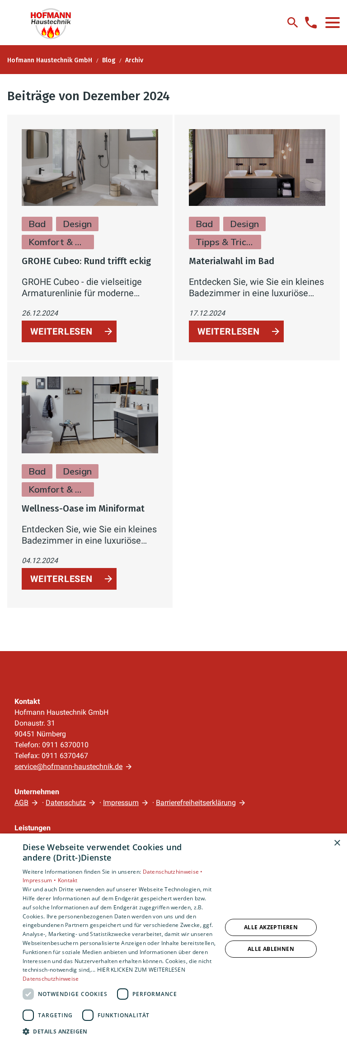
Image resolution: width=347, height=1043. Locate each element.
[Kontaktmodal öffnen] (311, 22)
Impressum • (40, 880)
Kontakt (68, 880)
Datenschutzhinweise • (173, 871)
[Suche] (293, 22)
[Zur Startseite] (55, 22)
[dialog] (173, 938)
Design (77, 223)
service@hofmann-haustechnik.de (68, 766)
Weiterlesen (61, 331)
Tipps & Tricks (225, 241)
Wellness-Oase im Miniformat (83, 508)
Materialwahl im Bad (231, 261)
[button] (332, 22)
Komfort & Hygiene (57, 241)
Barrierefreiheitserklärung (196, 802)
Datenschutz (66, 802)
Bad (37, 223)
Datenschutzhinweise (51, 978)
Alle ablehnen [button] (271, 949)
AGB (21, 802)
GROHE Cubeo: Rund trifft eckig (86, 261)
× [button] (336, 843)
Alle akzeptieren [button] (271, 927)
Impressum (121, 802)
